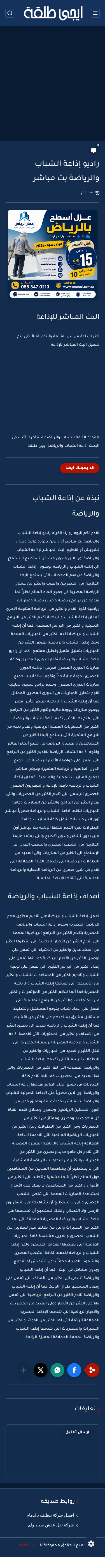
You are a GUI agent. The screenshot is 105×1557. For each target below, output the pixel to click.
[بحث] (10, 13)
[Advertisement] (52, 84)
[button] (74, 1370)
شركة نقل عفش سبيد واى (51, 1525)
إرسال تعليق (77, 1432)
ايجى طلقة (29, 1546)
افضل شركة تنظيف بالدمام (50, 1515)
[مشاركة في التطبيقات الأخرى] (24, 1370)
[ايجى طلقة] (52, 13)
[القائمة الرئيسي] (95, 13)
